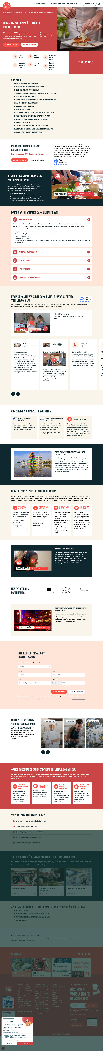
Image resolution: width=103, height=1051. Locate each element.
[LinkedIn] (82, 953)
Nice (64, 938)
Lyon (47, 938)
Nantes (74, 938)
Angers (29, 940)
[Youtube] (89, 953)
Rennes (21, 940)
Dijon (33, 940)
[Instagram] (85, 953)
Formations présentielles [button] (74, 4)
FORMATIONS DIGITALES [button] (41, 4)
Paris (43, 938)
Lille (61, 938)
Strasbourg (80, 938)
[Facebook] (79, 953)
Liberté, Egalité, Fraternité (40, 1033)
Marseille (51, 938)
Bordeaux (57, 938)
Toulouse (68, 938)
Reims (24, 940)
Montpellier (88, 938)
